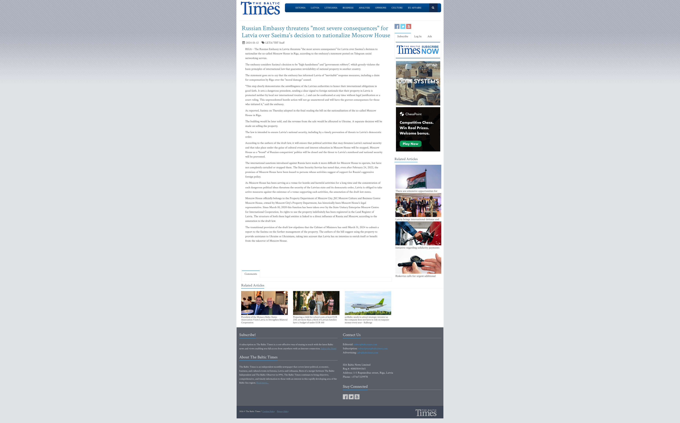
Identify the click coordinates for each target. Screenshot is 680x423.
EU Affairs (414, 7)
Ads (429, 36)
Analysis (364, 7)
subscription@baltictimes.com (373, 348)
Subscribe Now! (328, 348)
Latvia (315, 7)
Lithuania (331, 7)
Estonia (300, 7)
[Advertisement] (316, 258)
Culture (397, 7)
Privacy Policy (282, 411)
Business (348, 7)
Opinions (380, 7)
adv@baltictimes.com (367, 352)
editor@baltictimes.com (365, 344)
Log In (417, 36)
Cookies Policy (268, 411)
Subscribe (402, 36)
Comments (251, 274)
